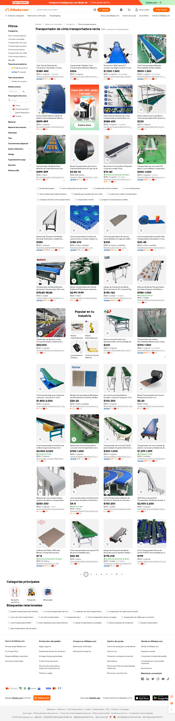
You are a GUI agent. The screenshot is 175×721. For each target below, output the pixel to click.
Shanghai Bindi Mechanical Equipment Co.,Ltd (84, 561)
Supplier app (94, 698)
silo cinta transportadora (50, 617)
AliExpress (51, 709)
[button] (94, 9)
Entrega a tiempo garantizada (50, 656)
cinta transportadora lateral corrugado (102, 617)
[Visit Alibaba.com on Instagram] (157, 678)
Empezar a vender (148, 651)
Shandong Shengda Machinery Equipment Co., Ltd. (50, 76)
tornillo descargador (47, 188)
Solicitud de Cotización (82, 651)
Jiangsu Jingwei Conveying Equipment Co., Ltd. (84, 298)
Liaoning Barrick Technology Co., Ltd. (50, 298)
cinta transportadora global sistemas (53, 194)
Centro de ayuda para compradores (121, 646)
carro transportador (132, 188)
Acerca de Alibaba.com (15, 641)
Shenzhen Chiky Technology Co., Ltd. (118, 179)
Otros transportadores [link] (87, 24)
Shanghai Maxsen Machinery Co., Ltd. (151, 76)
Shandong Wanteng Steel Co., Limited (84, 177)
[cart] (129, 10)
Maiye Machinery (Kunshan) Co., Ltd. (118, 406)
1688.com (61, 709)
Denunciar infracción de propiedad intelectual (121, 667)
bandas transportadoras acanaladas (88, 623)
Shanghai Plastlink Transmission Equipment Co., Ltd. (50, 509)
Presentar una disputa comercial (120, 656)
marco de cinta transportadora (22, 617)
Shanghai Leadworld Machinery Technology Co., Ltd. (50, 248)
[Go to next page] (122, 574)
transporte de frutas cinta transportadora (55, 200)
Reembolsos (112, 661)
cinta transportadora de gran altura (75, 188)
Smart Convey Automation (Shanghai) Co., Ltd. (118, 76)
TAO (107, 709)
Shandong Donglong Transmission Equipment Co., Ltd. (151, 248)
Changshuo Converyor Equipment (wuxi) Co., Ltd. (151, 459)
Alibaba (38, 24)
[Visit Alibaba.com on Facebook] (142, 678)
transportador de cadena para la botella (123, 611)
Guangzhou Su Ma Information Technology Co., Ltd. (118, 563)
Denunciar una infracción (117, 673)
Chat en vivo (112, 651)
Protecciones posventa (48, 661)
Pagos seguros (45, 646)
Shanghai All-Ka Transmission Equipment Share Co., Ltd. (151, 300)
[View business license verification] (110, 717)
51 (116, 574)
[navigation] (19, 300)
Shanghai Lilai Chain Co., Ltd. (81, 248)
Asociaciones (146, 668)
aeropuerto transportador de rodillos (114, 200)
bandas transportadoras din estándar (24, 611)
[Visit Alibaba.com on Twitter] (152, 678)
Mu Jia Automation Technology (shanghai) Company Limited (50, 127)
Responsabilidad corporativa (16, 656)
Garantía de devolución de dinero (52, 651)
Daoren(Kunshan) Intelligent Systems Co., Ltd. (118, 509)
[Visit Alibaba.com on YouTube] (163, 678)
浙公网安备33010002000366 (129, 717)
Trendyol (114, 709)
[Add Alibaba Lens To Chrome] (41, 697)
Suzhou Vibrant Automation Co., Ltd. (151, 561)
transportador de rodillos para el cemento (139, 617)
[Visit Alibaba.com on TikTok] (168, 678)
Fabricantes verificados (82, 646)
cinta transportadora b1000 (21, 623)
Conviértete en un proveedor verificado (152, 662)
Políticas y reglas (45, 673)
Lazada (87, 709)
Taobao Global (98, 709)
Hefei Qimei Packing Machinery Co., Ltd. (118, 298)
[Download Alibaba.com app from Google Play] (161, 697)
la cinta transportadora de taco (56, 611)
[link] (171, 696)
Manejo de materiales (53, 24)
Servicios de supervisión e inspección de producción (49, 667)
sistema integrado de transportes (121, 623)
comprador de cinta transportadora (88, 611)
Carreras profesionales (14, 661)
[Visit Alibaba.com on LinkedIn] (147, 678)
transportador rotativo (85, 200)
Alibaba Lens (17, 698)
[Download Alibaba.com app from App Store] (142, 697)
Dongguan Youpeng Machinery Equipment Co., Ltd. (84, 76)
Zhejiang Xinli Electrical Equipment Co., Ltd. (50, 350)
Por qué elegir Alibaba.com (15, 646)
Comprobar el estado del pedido (154, 656)
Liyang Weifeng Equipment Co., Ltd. (50, 406)
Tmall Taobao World (75, 709)
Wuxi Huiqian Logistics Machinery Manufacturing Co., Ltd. (50, 459)
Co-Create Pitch (11, 651)
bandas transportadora (149, 623)
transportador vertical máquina (106, 188)
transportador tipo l (73, 617)
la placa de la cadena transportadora (123, 194)
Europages (124, 709)
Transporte (70, 24)
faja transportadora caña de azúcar (24, 628)
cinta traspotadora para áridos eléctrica (53, 623)
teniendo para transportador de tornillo (88, 194)
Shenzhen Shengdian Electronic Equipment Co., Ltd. (151, 127)
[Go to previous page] (81, 574)
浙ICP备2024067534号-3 (153, 717)
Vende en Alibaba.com (150, 646)
